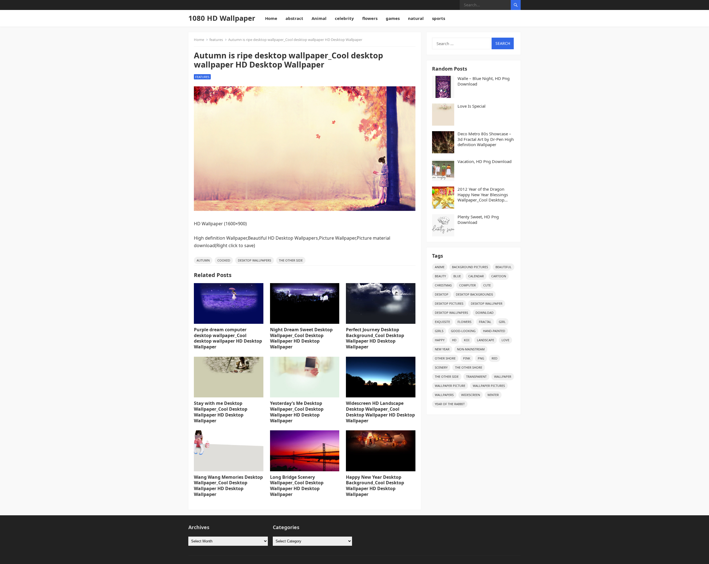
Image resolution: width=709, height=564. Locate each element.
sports (438, 18)
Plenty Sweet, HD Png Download (478, 219)
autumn (203, 260)
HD (454, 340)
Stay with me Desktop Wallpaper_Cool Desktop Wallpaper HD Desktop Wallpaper (220, 411)
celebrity (344, 18)
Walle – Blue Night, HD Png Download (484, 81)
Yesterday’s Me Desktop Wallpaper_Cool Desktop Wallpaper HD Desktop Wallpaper (296, 411)
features (216, 39)
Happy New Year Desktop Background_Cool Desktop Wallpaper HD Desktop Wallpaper (375, 485)
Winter (493, 395)
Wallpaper (502, 376)
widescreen (470, 395)
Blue (457, 276)
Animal (319, 18)
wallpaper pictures (489, 386)
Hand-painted (494, 331)
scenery (441, 367)
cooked (223, 260)
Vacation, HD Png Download (485, 161)
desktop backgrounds (474, 294)
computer (467, 285)
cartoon (498, 276)
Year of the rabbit (450, 404)
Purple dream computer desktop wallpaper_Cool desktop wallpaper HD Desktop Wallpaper (228, 338)
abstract (294, 18)
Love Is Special (471, 106)
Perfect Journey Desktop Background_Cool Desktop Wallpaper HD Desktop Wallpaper (375, 338)
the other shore (468, 367)
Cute (487, 285)
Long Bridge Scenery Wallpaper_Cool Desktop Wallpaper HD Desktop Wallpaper (296, 485)
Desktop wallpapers (254, 260)
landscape (485, 340)
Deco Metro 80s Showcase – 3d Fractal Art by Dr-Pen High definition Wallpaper (486, 139)
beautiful (503, 267)
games (393, 18)
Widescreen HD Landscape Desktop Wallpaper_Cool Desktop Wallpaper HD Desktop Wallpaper (380, 411)
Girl (502, 322)
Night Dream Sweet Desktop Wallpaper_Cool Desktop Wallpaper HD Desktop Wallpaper (301, 338)
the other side (291, 260)
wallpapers (444, 395)
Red (494, 358)
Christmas (443, 285)
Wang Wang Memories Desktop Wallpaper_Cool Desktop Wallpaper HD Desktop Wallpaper (228, 485)
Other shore (445, 358)
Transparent (476, 376)
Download (485, 313)
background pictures (470, 267)
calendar (476, 276)
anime (440, 267)
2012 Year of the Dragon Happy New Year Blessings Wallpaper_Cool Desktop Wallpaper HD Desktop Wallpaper (483, 195)
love (505, 340)
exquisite (442, 322)
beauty (440, 276)
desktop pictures (449, 303)
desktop (441, 294)
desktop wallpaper (486, 303)
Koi (466, 340)
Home (271, 18)
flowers (369, 18)
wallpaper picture (450, 386)
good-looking (463, 331)
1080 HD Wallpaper (221, 18)
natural (416, 18)
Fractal (485, 322)
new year (442, 349)
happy (440, 340)
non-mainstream (471, 349)
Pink (466, 358)
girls (439, 331)
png (481, 358)
